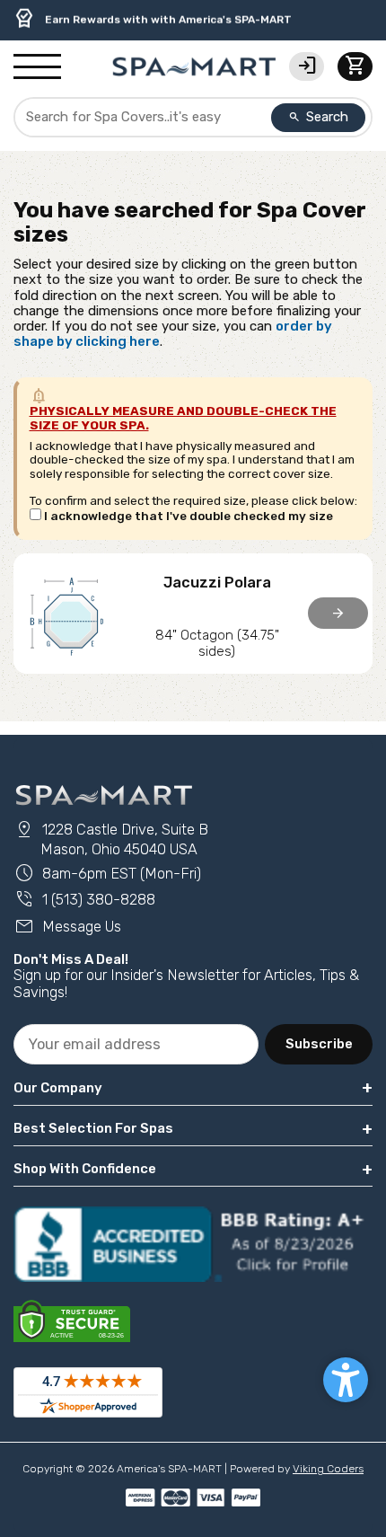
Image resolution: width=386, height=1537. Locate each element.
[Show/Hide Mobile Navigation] (37, 67)
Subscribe (319, 1044)
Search (318, 117)
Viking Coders (328, 1468)
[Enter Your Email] (136, 1044)
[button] (345, 1379)
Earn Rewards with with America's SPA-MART (152, 19)
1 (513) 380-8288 (84, 899)
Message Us (67, 926)
